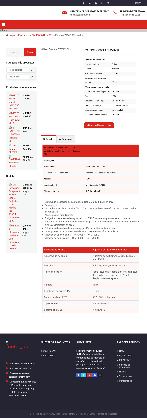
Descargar (67, 139)
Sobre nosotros (127, 376)
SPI (50, 35)
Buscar (30, 52)
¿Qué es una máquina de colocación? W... (28, 227)
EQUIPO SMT (38, 35)
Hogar (12, 35)
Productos (23, 35)
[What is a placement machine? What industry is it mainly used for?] (14, 237)
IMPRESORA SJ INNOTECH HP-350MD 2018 (28, 129)
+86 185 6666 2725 (25, 363)
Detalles (50, 139)
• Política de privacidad (106, 414)
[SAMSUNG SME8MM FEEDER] (14, 161)
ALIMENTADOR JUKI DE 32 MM (28, 147)
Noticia (122, 371)
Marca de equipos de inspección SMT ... (28, 186)
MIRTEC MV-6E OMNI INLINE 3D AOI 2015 (28, 97)
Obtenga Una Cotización (100, 125)
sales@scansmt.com (19, 376)
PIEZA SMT (15, 76)
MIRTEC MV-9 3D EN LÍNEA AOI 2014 (27, 115)
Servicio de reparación (124, 365)
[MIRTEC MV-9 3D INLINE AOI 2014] (14, 118)
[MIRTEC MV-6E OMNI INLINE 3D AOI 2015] (14, 102)
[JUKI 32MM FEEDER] (14, 149)
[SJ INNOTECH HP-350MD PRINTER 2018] (14, 134)
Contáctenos (125, 380)
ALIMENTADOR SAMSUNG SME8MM (28, 159)
